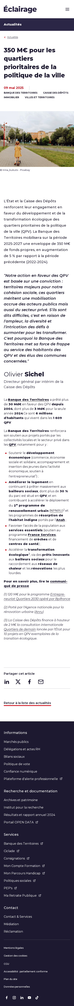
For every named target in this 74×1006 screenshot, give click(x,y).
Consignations (14, 858)
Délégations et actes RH (22, 749)
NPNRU (56, 511)
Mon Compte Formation (22, 866)
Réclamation (13, 931)
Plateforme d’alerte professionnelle (31, 779)
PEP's (8, 888)
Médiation (11, 924)
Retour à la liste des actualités (27, 703)
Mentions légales (14, 947)
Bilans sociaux (14, 756)
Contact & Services (18, 916)
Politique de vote (17, 764)
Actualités (12, 37)
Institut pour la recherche (23, 807)
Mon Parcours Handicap (22, 873)
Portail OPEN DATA (19, 822)
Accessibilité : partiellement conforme (26, 971)
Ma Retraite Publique (20, 895)
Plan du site (10, 979)
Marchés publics (16, 742)
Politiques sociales (17, 881)
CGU (6, 963)
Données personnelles (17, 986)
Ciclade (9, 851)
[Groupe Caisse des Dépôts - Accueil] (20, 9)
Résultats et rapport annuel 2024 (29, 815)
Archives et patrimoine (21, 800)
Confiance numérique (20, 771)
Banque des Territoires (21, 843)
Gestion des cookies (15, 955)
